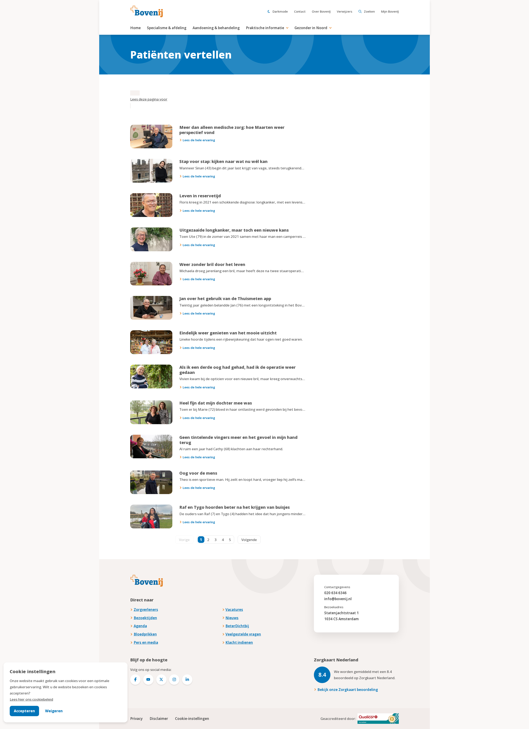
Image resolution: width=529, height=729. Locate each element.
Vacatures (234, 609)
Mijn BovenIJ (390, 11)
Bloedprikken (145, 634)
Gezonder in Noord (310, 27)
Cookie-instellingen (192, 718)
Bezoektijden (145, 617)
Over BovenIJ (321, 11)
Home (135, 27)
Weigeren (54, 711)
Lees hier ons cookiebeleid (31, 699)
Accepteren (24, 711)
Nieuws (231, 617)
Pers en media (146, 642)
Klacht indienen (239, 642)
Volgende (249, 539)
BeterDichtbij (237, 626)
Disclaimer (159, 718)
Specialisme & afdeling (166, 27)
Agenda (140, 626)
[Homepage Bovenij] (146, 12)
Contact (300, 11)
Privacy (136, 718)
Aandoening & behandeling (216, 27)
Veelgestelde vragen (243, 634)
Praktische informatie (265, 27)
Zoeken (369, 11)
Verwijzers (344, 11)
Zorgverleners (146, 609)
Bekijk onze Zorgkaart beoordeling (347, 689)
